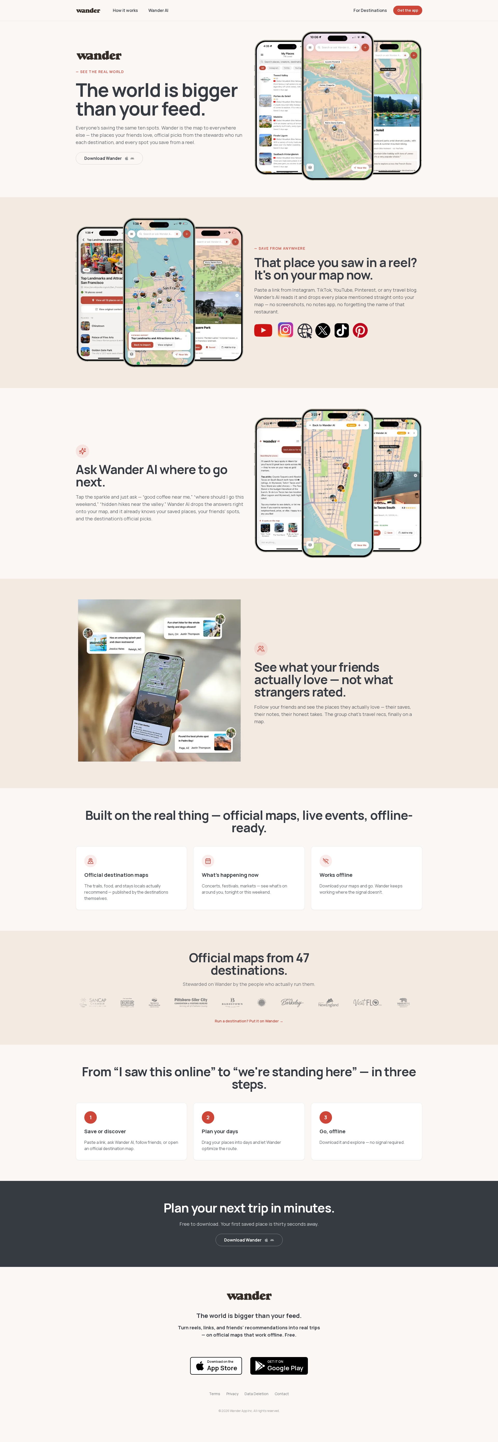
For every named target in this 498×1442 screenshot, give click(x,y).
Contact (282, 1393)
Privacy (232, 1393)
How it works (125, 10)
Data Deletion (256, 1393)
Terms (214, 1393)
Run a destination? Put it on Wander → (249, 1020)
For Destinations (370, 10)
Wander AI (158, 10)
